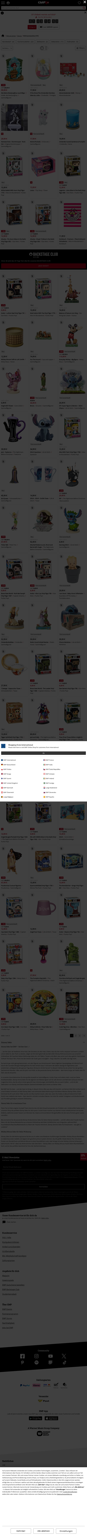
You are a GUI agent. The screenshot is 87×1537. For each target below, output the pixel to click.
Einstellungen (66, 1531)
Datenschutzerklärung (64, 1494)
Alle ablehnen (43, 1531)
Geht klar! (20, 1531)
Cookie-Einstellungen (70, 1492)
